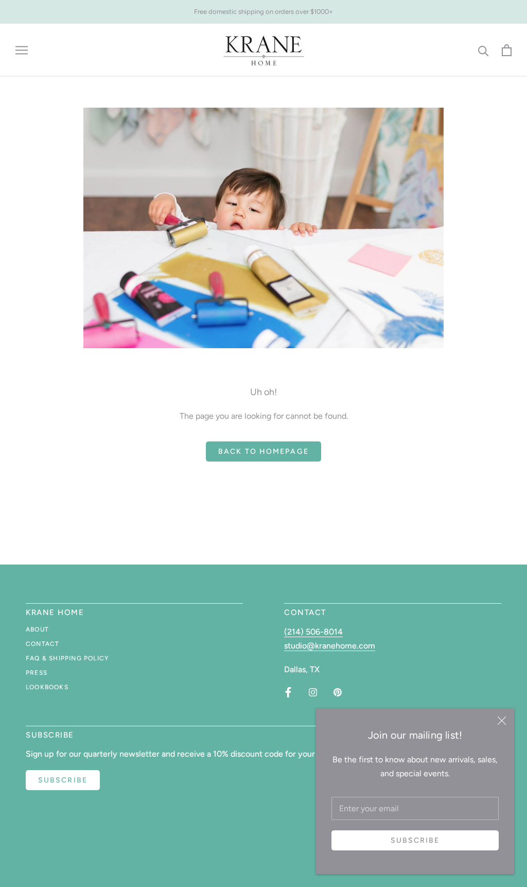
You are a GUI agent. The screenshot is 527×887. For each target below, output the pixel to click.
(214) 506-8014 (313, 632)
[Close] (501, 720)
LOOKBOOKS (47, 687)
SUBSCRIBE (62, 780)
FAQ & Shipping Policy (67, 658)
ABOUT (37, 629)
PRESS (36, 672)
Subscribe (415, 840)
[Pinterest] (337, 692)
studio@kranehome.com (329, 646)
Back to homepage (263, 451)
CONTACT (42, 643)
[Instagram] (313, 692)
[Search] (483, 50)
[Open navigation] (21, 50)
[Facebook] (288, 692)
